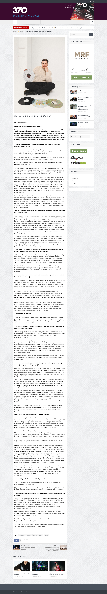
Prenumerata (75, 178)
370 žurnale (22, 535)
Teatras (19, 22)
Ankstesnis (26, 545)
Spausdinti (57, 119)
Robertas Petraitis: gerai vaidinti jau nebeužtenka (90, 27)
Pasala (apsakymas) (83, 90)
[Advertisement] (34, 531)
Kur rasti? (74, 181)
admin (19, 119)
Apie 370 (74, 176)
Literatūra (43, 22)
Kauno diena (29, 592)
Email (64, 119)
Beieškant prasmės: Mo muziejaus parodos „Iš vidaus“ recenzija (52, 549)
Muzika (15, 22)
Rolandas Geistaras (37, 535)
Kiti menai (34, 22)
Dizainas (28, 22)
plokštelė (29, 535)
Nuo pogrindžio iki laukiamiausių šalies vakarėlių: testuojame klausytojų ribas (54, 27)
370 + (38, 22)
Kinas (23, 22)
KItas (55, 545)
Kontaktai (74, 183)
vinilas (46, 535)
